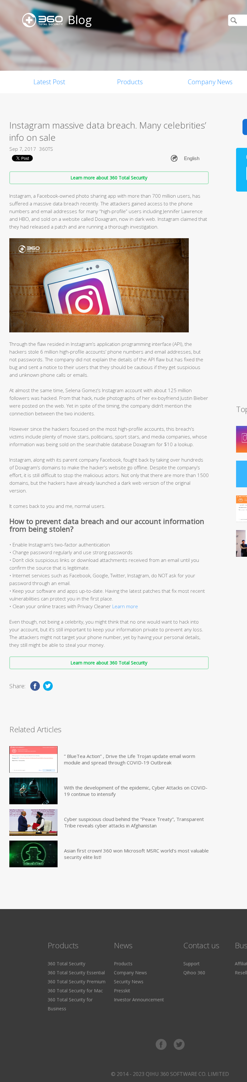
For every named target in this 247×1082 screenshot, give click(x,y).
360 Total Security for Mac (75, 990)
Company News (130, 972)
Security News (128, 981)
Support (191, 963)
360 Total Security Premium (76, 981)
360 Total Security (66, 963)
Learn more (125, 606)
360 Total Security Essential (76, 972)
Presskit (122, 990)
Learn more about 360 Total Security (108, 178)
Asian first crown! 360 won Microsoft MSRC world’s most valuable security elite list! (136, 853)
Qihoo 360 (194, 972)
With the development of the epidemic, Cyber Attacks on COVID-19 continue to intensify (135, 790)
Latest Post (49, 81)
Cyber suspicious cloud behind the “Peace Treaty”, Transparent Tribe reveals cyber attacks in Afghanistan (134, 822)
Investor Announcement (139, 999)
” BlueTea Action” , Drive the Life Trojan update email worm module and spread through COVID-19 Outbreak (129, 759)
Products (130, 81)
